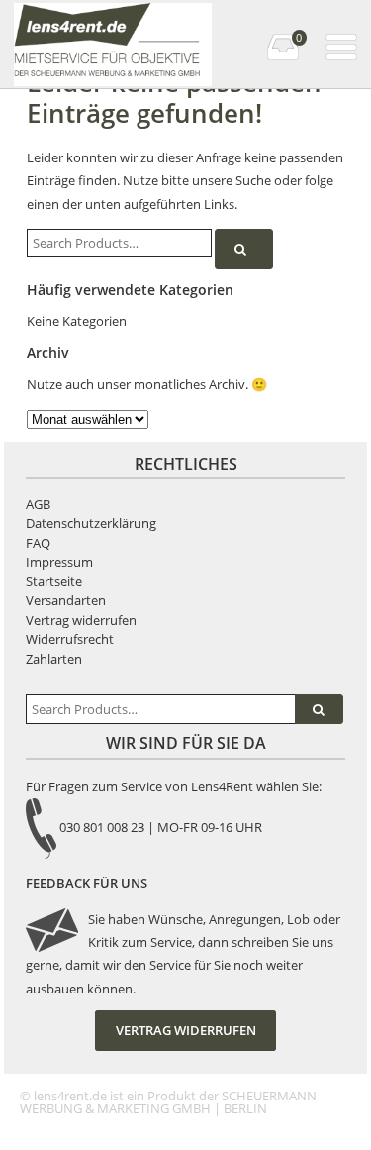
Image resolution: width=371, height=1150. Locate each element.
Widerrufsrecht (70, 639)
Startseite (54, 581)
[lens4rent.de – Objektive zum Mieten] (111, 19)
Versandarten (66, 600)
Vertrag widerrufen (81, 620)
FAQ (38, 543)
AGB (38, 504)
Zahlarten (54, 659)
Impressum (59, 562)
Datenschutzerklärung (91, 523)
